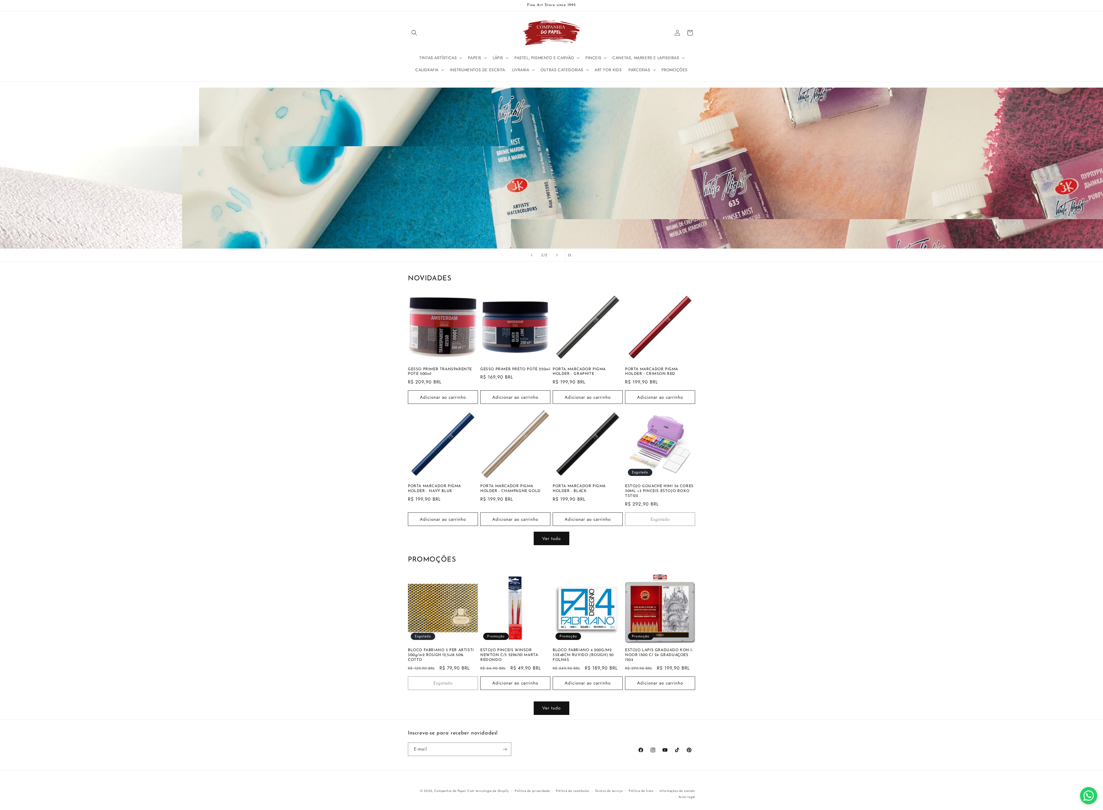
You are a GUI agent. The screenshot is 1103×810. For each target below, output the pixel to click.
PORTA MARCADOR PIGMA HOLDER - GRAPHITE (579, 371)
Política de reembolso (572, 790)
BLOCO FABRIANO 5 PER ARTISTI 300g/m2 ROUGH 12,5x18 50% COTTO (441, 655)
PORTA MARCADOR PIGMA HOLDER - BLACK (579, 488)
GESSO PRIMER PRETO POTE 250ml (515, 369)
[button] (414, 32)
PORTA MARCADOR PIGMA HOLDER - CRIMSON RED (651, 371)
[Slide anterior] (531, 255)
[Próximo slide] (557, 255)
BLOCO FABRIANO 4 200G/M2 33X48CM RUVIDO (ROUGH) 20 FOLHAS (583, 655)
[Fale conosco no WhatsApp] (1088, 795)
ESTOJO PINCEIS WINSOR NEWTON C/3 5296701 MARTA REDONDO (509, 655)
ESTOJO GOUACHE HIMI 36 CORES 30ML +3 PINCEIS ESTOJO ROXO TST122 (659, 491)
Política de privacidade (532, 790)
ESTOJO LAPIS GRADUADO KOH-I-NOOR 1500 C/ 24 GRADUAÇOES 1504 (659, 655)
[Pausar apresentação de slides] (571, 255)
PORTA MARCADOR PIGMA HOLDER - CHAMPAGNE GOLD (510, 488)
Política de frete (641, 790)
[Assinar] (504, 749)
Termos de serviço (609, 790)
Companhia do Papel (450, 790)
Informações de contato (677, 790)
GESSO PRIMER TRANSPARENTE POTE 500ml (440, 371)
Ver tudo (551, 538)
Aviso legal (686, 796)
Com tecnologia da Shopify (488, 790)
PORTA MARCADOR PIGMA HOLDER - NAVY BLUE (434, 488)
